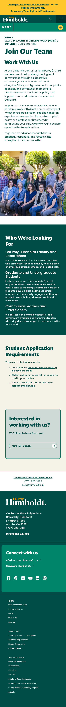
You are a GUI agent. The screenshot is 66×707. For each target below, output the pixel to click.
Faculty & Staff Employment (22, 635)
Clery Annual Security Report (23, 687)
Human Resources (16, 644)
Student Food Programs (19, 679)
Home (7, 38)
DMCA (10, 613)
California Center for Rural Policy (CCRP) (30, 41)
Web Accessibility (17, 605)
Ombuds (11, 692)
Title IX (12, 618)
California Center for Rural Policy (33, 478)
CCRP (8, 27)
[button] (50, 19)
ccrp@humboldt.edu (23, 386)
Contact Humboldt (18, 565)
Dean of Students (17, 661)
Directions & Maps (17, 534)
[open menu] (61, 19)
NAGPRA (11, 622)
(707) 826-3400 (33, 481)
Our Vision (10, 44)
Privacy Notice (15, 609)
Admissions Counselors (22, 560)
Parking (12, 670)
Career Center (15, 648)
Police (11, 674)
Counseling (13, 666)
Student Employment (18, 639)
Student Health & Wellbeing (22, 683)
